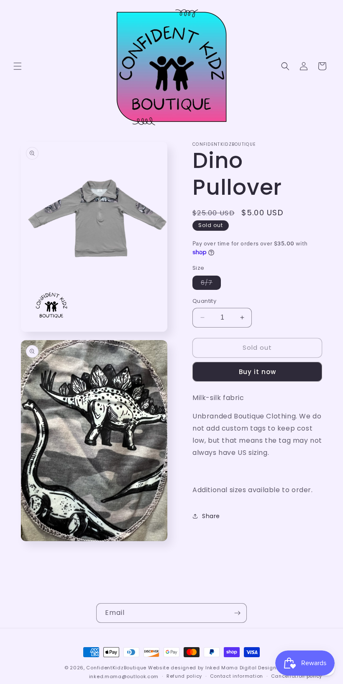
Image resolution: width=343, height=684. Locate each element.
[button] (17, 66)
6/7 (211, 284)
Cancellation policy (296, 676)
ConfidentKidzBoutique (116, 667)
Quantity (204, 301)
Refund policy (184, 676)
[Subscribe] (237, 613)
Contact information (236, 676)
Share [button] (211, 516)
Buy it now (257, 371)
